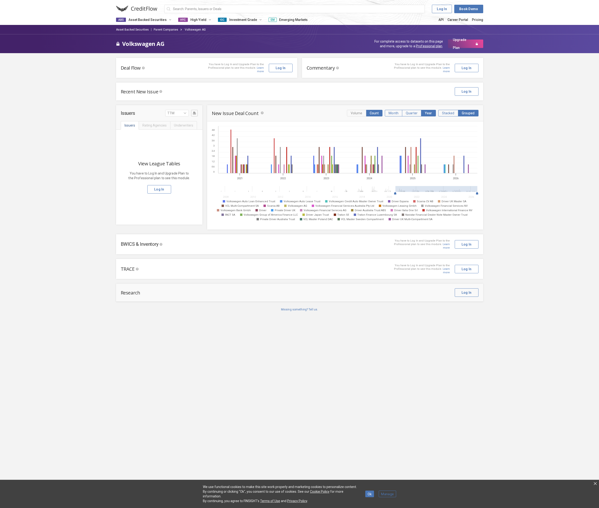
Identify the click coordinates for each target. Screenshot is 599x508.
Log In (442, 9)
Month (393, 113)
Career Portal (457, 20)
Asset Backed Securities (132, 29)
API (441, 20)
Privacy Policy (297, 501)
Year (428, 113)
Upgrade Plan (459, 44)
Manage (387, 494)
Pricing (477, 20)
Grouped (468, 113)
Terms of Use (270, 501)
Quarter (412, 113)
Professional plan (429, 46)
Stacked (448, 113)
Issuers (130, 125)
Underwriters (183, 125)
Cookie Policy (320, 491)
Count (374, 113)
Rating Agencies (154, 125)
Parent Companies (166, 29)
